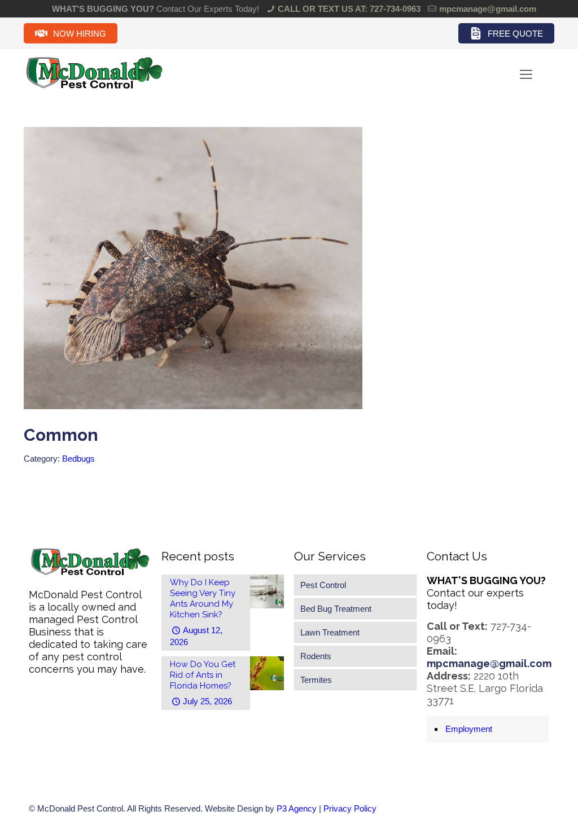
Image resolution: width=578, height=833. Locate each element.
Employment (468, 729)
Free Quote (515, 33)
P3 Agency (297, 808)
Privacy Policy (349, 808)
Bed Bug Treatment (335, 608)
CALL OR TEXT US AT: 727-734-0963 (349, 9)
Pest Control (323, 585)
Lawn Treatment (330, 632)
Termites (316, 680)
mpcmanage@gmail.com (487, 9)
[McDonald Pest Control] (94, 87)
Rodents (315, 656)
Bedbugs (78, 458)
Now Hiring (79, 33)
